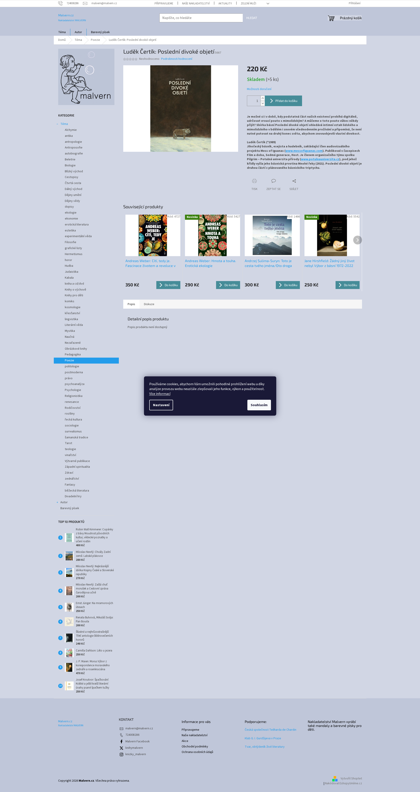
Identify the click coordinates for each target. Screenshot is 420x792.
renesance (72, 402)
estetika (70, 230)
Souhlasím (259, 405)
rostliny (70, 413)
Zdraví (69, 473)
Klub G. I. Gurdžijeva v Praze (263, 738)
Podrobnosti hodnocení (176, 59)
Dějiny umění (73, 195)
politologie (72, 366)
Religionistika (73, 396)
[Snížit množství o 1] (262, 103)
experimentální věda (78, 236)
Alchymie (71, 130)
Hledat (251, 18)
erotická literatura (77, 224)
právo (69, 378)
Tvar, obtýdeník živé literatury (265, 747)
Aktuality (225, 4)
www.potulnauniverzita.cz (320, 159)
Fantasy (70, 484)
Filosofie (70, 242)
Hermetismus (73, 254)
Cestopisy (71, 177)
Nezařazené (73, 343)
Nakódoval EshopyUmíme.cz (343, 783)
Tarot (68, 443)
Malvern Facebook (137, 741)
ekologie (71, 212)
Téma (64, 124)
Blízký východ (74, 171)
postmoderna (74, 372)
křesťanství (72, 313)
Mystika (70, 331)
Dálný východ (73, 189)
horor (68, 260)
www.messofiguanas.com (304, 151)
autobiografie (74, 153)
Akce (185, 741)
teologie (70, 449)
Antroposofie (73, 147)
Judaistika (71, 272)
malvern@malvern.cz (139, 728)
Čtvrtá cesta (73, 183)
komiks (69, 301)
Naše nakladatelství (196, 4)
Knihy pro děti (74, 295)
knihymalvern (134, 748)
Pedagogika (73, 354)
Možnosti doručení (259, 89)
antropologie (73, 142)
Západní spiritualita (77, 467)
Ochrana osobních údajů (197, 752)
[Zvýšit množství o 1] (262, 98)
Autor (64, 502)
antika (69, 136)
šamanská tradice (76, 437)
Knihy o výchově (75, 289)
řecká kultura (73, 419)
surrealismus (73, 431)
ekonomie (71, 218)
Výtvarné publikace (77, 461)
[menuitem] (62, 32)
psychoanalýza (74, 384)
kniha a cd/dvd (74, 284)
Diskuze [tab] (149, 304)
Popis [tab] (131, 304)
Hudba (69, 266)
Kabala (69, 278)
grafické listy (73, 248)
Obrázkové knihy (76, 349)
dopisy (69, 207)
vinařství (70, 455)
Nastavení (161, 405)
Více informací (159, 393)
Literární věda (74, 325)
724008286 (132, 735)
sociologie (72, 425)
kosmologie (72, 307)
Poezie (69, 360)
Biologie (70, 165)
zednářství (72, 479)
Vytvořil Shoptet (351, 779)
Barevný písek (69, 508)
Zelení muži (248, 4)
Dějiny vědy (72, 201)
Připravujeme (164, 4)
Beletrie (70, 159)
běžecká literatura (77, 490)
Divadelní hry (73, 496)
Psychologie (73, 390)
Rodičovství (72, 408)
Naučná (69, 337)
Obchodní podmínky (195, 747)
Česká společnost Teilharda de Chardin (270, 730)
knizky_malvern (135, 754)
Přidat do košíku (286, 101)
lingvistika (71, 319)
